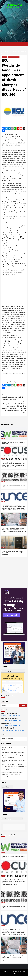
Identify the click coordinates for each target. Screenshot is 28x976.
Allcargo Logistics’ (7, 340)
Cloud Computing (12, 56)
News (18, 56)
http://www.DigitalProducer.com (10, 715)
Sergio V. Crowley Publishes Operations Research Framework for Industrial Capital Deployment (13, 552)
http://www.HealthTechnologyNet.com (12, 730)
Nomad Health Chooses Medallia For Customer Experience (14, 397)
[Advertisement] (14, 24)
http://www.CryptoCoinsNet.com (10, 725)
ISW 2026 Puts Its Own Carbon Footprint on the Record (13, 748)
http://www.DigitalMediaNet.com (11, 720)
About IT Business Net (7, 738)
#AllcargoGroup (6, 137)
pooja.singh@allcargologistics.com (12, 382)
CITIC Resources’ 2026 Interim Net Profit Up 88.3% (13, 761)
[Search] (26, 44)
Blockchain (4, 56)
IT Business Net (14, 4)
